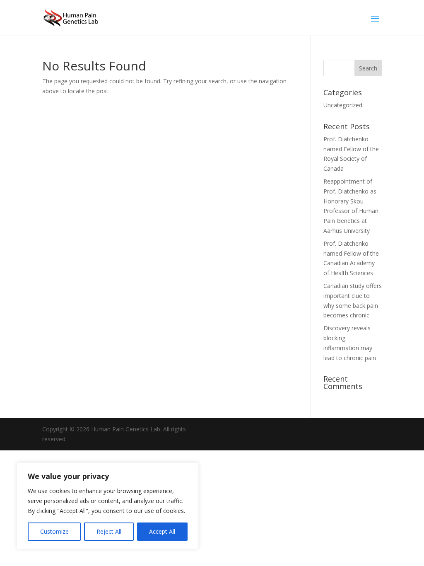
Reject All (108, 531)
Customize (54, 531)
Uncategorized (342, 105)
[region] (108, 505)
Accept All (162, 531)
